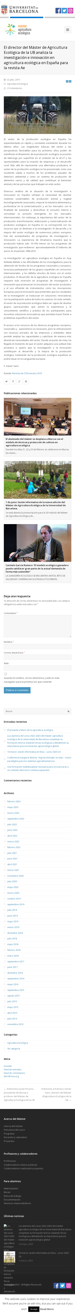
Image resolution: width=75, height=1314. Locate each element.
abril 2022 (12, 835)
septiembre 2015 (15, 990)
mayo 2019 (12, 921)
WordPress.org (11, 1076)
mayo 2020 (12, 887)
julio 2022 (12, 824)
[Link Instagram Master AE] (70, 10)
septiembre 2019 (15, 904)
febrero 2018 (13, 950)
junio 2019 (12, 915)
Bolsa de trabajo (12, 1195)
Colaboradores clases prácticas (20, 1164)
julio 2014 (12, 1018)
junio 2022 (12, 830)
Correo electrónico (14, 652)
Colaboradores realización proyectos (23, 1168)
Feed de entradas (12, 1069)
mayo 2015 (12, 1007)
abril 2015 (12, 1012)
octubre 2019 (14, 898)
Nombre (9, 641)
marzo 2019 (13, 927)
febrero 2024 (13, 801)
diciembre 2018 (15, 933)
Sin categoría (13, 1048)
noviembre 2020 (15, 875)
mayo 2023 (12, 807)
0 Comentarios (14, 88)
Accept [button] (33, 1309)
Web (6, 663)
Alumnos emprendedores (17, 1203)
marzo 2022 (13, 841)
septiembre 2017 (15, 961)
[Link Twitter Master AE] (64, 10)
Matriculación (11, 1188)
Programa (9, 1133)
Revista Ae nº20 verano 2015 (27, 373)
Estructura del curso (14, 1129)
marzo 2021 (13, 870)
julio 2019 (12, 910)
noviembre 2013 (15, 1024)
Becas (7, 1192)
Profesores (10, 1160)
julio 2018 (12, 938)
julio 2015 (12, 1001)
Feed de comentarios (14, 1073)
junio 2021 (12, 858)
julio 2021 (12, 853)
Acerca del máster (13, 1126)
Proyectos (9, 1141)
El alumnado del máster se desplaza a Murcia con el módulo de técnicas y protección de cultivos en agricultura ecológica (34, 442)
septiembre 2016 (15, 978)
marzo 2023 (13, 812)
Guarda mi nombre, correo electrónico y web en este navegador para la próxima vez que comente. (31, 679)
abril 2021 (12, 864)
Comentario (11, 613)
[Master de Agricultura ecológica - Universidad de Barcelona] (18, 29)
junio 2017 (12, 967)
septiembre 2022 (15, 818)
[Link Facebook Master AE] (58, 10)
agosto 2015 (13, 995)
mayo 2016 (12, 984)
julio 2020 (12, 881)
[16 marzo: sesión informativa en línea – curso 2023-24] (9, 1257)
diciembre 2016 (15, 972)
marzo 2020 (13, 892)
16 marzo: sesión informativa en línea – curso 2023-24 (34, 751)
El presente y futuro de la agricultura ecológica (30, 730)
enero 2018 (13, 955)
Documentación (12, 1199)
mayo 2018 (12, 944)
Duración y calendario (15, 1137)
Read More (47, 1309)
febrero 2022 (13, 847)
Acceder (8, 1066)
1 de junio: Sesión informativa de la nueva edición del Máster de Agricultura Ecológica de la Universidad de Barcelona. (36, 505)
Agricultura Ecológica (17, 83)
